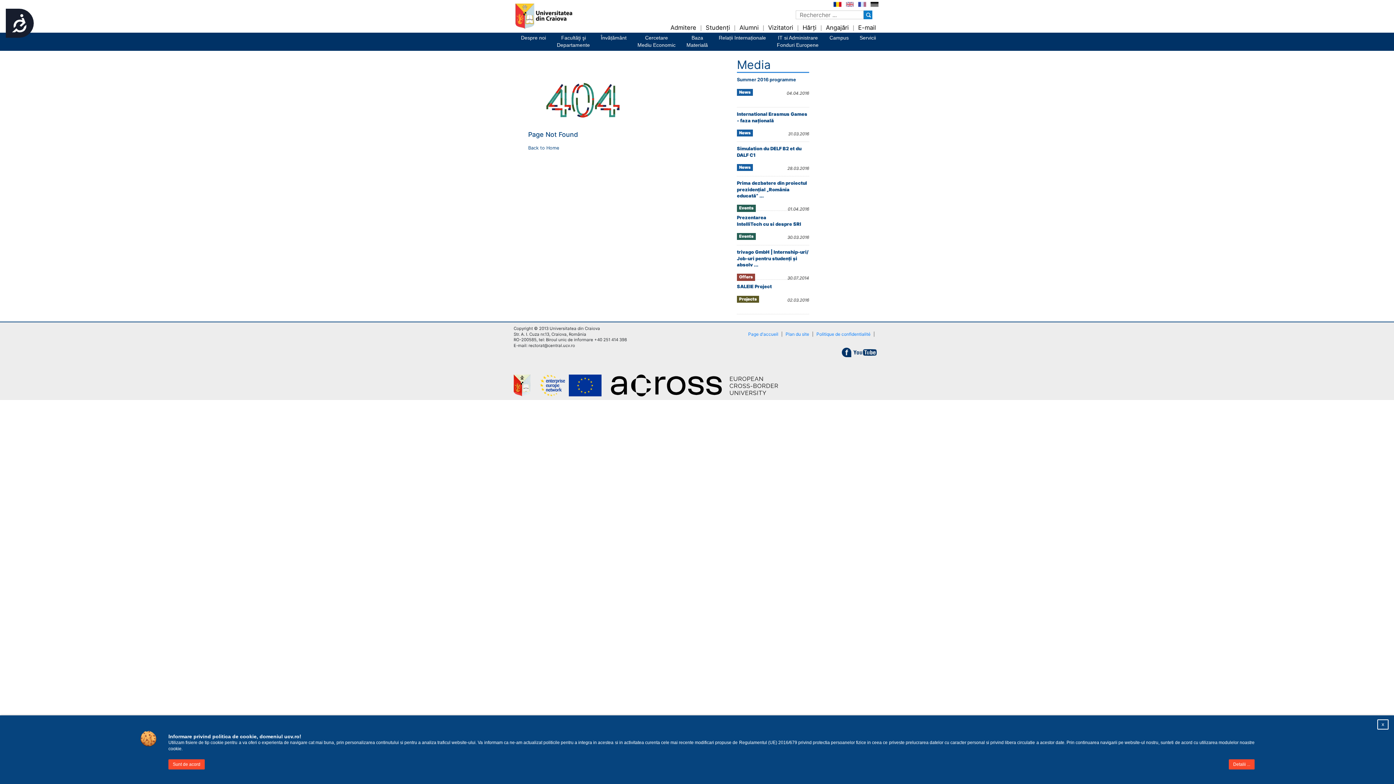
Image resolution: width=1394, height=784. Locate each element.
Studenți (718, 27)
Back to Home (543, 148)
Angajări (837, 27)
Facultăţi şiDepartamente (573, 41)
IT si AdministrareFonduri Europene (798, 41)
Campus (839, 38)
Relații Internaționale (742, 38)
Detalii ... (1241, 764)
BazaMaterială (697, 41)
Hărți (809, 27)
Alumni (749, 27)
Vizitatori (780, 27)
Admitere (683, 27)
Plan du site (797, 334)
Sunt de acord (186, 764)
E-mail (867, 27)
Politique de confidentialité (843, 334)
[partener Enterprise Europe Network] (575, 385)
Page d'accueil (763, 334)
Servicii (868, 38)
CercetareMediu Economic (656, 41)
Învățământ (614, 38)
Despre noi (533, 38)
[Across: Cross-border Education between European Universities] (699, 385)
